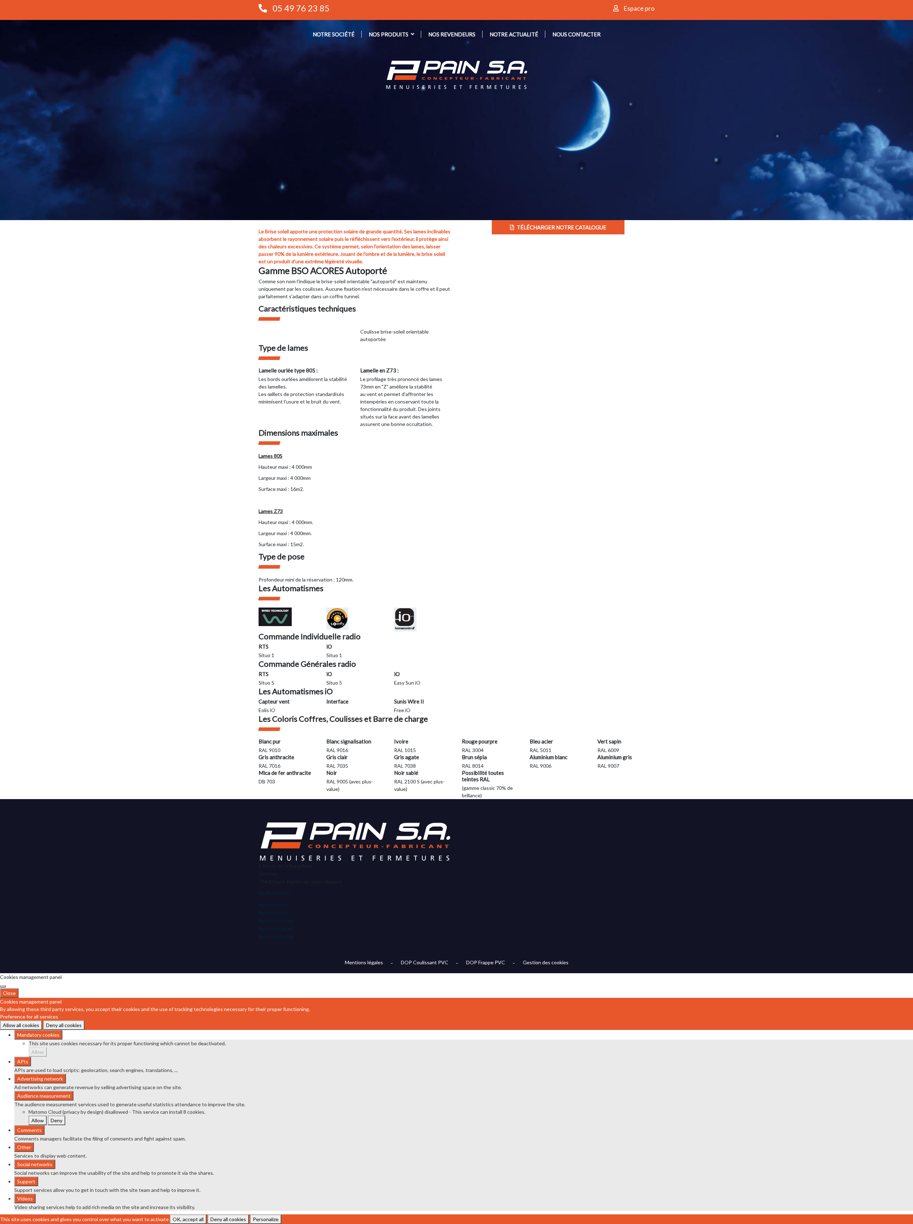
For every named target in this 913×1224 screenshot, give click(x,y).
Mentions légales (364, 962)
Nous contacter (576, 34)
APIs (22, 1061)
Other (24, 1147)
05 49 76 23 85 (301, 8)
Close (9, 993)
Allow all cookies (21, 1025)
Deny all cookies (64, 1025)
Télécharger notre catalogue (561, 227)
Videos (25, 1198)
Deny (56, 1120)
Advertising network (40, 1079)
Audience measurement (44, 1096)
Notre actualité (514, 34)
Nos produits (388, 34)
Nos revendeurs (451, 34)
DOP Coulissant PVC (424, 962)
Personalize (266, 1219)
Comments (29, 1130)
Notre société (334, 34)
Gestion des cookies (545, 962)
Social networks (34, 1164)
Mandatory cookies (38, 1035)
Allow (37, 1052)
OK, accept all (188, 1219)
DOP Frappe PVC (485, 962)
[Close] (3, 986)
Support (26, 1181)
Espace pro (638, 8)
